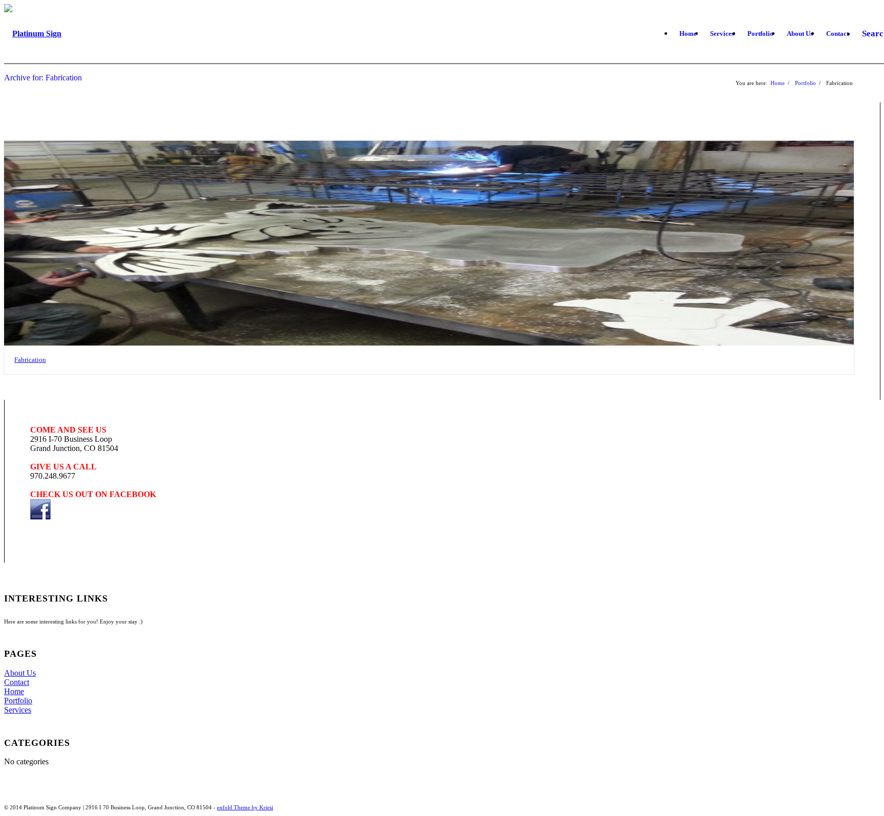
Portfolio (805, 83)
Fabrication (30, 359)
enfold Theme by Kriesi (245, 807)
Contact (16, 682)
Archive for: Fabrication (43, 77)
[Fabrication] (429, 243)
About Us (20, 673)
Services (17, 709)
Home (777, 83)
